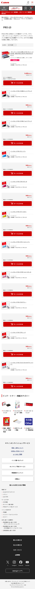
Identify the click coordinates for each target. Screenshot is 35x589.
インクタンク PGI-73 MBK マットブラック (21, 91)
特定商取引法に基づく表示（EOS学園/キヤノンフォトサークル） (13, 527)
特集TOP (4, 489)
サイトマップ (15, 581)
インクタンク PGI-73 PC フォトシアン (20, 242)
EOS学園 (5, 502)
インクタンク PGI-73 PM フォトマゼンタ (20, 272)
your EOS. (5, 497)
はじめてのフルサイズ (8, 492)
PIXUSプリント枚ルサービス (10, 507)
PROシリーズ (17, 18)
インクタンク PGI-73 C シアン (18, 151)
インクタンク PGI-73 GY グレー (18, 302)
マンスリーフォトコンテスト (10, 514)
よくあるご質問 (17, 454)
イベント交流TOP (6, 510)
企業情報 (17, 555)
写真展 (5, 512)
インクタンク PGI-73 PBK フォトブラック (21, 121)
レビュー (5, 494)
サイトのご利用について (24, 581)
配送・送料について (17, 448)
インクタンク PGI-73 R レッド (18, 332)
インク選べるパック (17, 460)
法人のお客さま (17, 545)
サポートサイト (17, 550)
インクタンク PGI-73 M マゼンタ (18, 181)
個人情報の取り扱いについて (17, 583)
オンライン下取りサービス (17, 467)
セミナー (5, 517)
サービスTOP (5, 500)
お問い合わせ (8, 581)
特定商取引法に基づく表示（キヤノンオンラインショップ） (11, 523)
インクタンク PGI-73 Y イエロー (18, 211)
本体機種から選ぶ (8, 18)
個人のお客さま (5, 17)
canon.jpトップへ (17, 571)
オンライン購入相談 (8, 504)
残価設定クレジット (17, 473)
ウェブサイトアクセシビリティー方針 (18, 585)
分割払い (17, 479)
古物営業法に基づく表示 (9, 530)
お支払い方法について (17, 451)
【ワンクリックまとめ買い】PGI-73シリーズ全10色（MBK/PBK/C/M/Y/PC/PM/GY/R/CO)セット (21, 53)
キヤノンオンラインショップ (16, 17)
